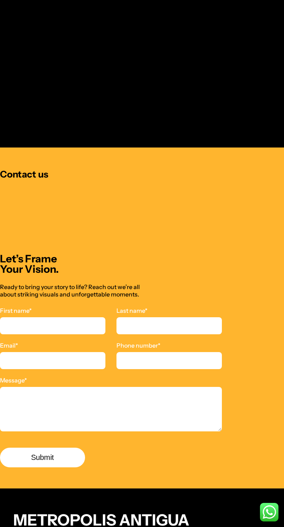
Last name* (132, 310)
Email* (9, 345)
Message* (13, 380)
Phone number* (138, 345)
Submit (42, 457)
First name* (16, 310)
